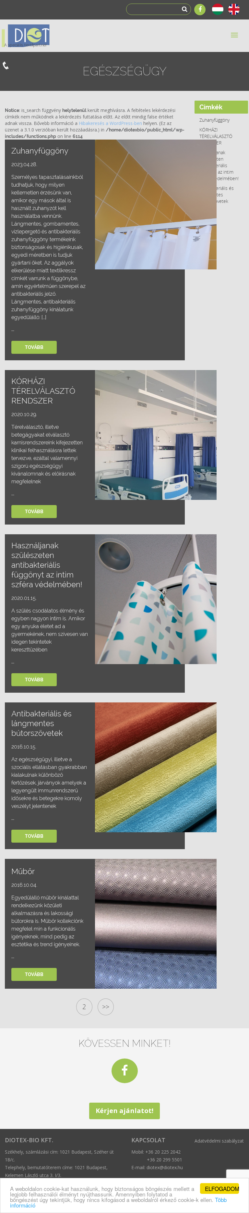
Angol (234, 9)
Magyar (218, 9)
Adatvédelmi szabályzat (219, 1141)
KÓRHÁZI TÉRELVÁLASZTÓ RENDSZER (215, 136)
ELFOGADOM (222, 1188)
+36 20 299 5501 (164, 1160)
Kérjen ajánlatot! (124, 1110)
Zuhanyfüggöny (214, 120)
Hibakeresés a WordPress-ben (110, 123)
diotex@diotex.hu (165, 1167)
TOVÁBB (34, 347)
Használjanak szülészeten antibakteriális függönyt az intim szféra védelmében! (219, 165)
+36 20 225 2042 (163, 1152)
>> (105, 1006)
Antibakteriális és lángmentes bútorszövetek (216, 194)
